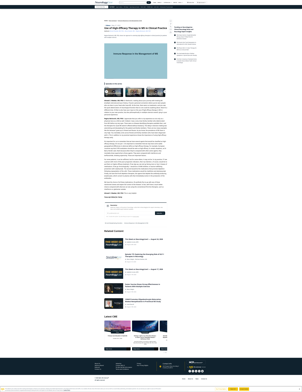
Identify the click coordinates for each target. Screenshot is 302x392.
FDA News (126, 7)
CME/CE (175, 2)
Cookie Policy (66, 390)
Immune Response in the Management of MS (136, 223)
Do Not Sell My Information (124, 367)
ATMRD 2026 (150, 7)
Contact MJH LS (120, 365)
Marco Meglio (130, 289)
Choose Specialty (100, 7)
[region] (151, 389)
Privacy (139, 363)
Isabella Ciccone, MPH (132, 242)
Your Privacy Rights (142, 365)
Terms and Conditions (122, 369)
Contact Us (98, 369)
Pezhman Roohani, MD (141, 259)
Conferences (167, 2)
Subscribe (159, 213)
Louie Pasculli (130, 304)
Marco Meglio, (130, 259)
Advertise (118, 363)
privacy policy (136, 216)
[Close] (299, 389)
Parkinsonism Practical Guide (166, 7)
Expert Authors (119, 7)
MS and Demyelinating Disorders (113, 223)
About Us (97, 363)
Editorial (97, 367)
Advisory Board (99, 365)
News (154, 2)
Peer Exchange (113, 20)
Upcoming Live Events (134, 7)
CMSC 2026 (143, 7)
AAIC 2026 (156, 7)
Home (106, 20)
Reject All (233, 389)
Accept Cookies (244, 389)
